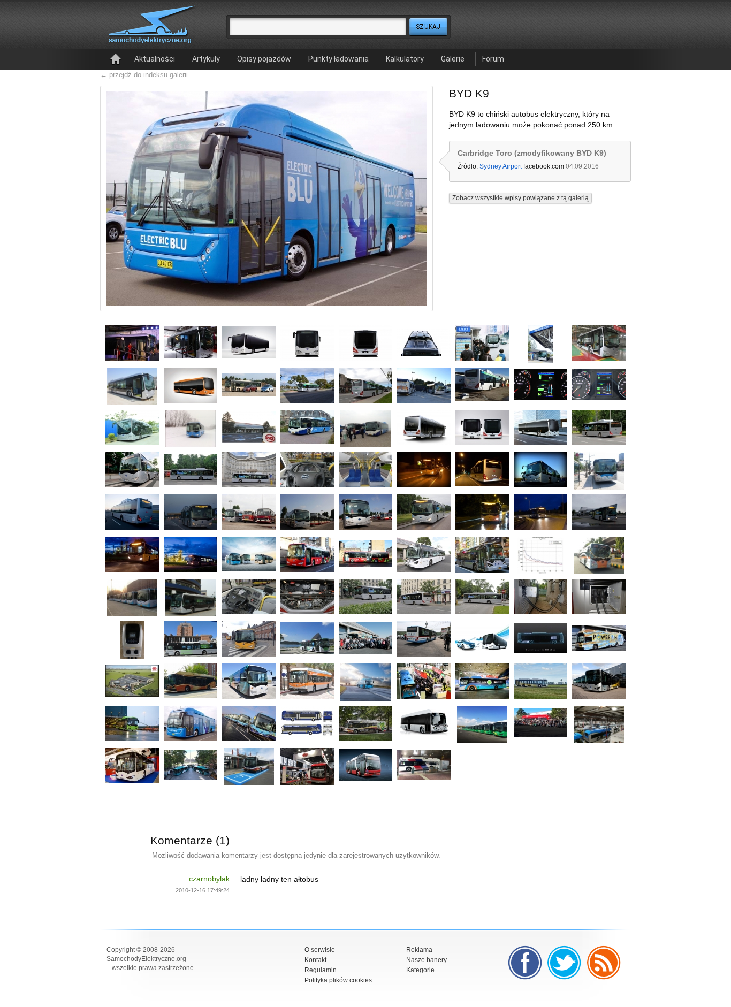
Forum (493, 59)
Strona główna (116, 59)
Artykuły (206, 59)
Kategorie (420, 970)
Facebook (525, 962)
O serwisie (319, 949)
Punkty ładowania (338, 59)
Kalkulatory (405, 59)
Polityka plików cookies (338, 980)
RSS (604, 962)
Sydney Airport (500, 166)
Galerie (453, 59)
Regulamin (320, 970)
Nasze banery (426, 960)
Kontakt (315, 960)
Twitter (564, 962)
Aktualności (154, 59)
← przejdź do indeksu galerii (144, 75)
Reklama (419, 949)
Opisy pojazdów (264, 59)
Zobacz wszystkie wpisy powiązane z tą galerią (520, 198)
